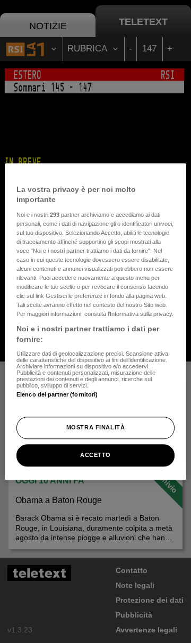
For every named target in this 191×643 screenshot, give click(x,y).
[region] (95, 321)
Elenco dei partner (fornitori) (57, 394)
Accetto (95, 455)
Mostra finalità (95, 427)
